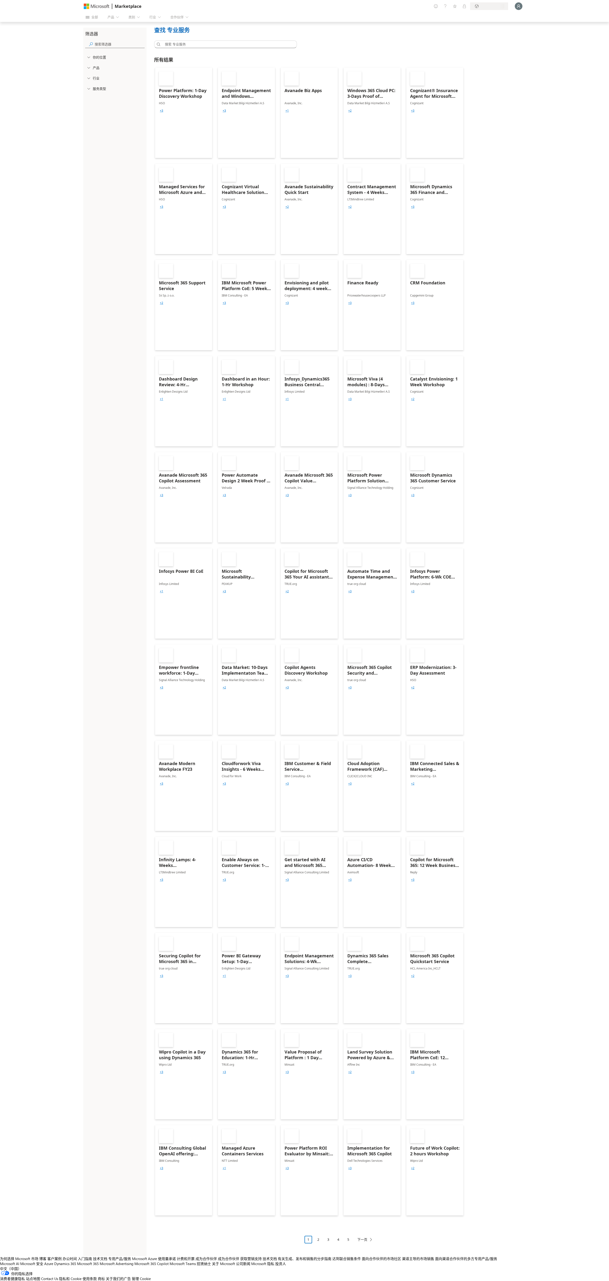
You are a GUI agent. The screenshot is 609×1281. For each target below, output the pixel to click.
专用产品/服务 (119, 1258)
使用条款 (90, 1278)
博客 (42, 1258)
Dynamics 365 (65, 1263)
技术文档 (100, 1258)
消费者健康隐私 (12, 1278)
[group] (161, 111)
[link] (183, 113)
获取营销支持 (251, 1258)
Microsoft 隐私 (262, 1263)
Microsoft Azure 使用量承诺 (154, 1258)
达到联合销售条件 (346, 1258)
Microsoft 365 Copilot (151, 1263)
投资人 (280, 1263)
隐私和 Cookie (70, 1278)
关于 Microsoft (223, 1263)
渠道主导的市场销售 (418, 1258)
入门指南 (85, 1258)
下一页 (362, 1239)
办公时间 (70, 1258)
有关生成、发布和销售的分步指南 (304, 1258)
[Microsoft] (96, 6)
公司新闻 (243, 1263)
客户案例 (54, 1258)
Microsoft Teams (183, 1263)
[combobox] (227, 44)
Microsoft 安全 (31, 1263)
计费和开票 (186, 1258)
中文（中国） (10, 1268)
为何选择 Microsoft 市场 (19, 1258)
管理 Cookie (141, 1278)
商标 (101, 1278)
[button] (158, 44)
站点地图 (33, 1278)
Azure (48, 1263)
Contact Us (49, 1278)
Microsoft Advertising (116, 1263)
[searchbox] (120, 44)
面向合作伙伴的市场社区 (381, 1258)
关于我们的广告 (118, 1278)
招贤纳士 (204, 1263)
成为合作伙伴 (206, 1258)
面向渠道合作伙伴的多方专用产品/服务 (466, 1258)
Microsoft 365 (88, 1263)
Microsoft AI (9, 1263)
